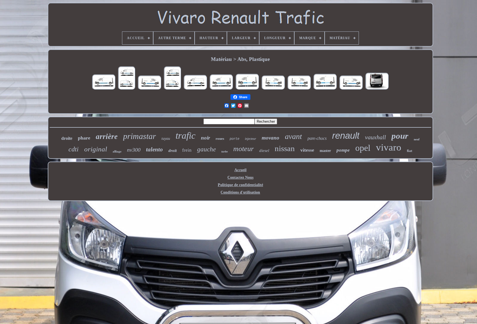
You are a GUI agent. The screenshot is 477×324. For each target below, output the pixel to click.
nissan (285, 148)
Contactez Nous (240, 177)
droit (172, 150)
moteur (243, 149)
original (95, 149)
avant (293, 136)
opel (362, 148)
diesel (264, 150)
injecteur (250, 139)
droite (66, 138)
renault (345, 135)
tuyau (165, 138)
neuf (417, 139)
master (325, 151)
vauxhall (375, 137)
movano (270, 138)
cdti (73, 149)
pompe (343, 150)
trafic (185, 135)
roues (220, 138)
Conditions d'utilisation (240, 192)
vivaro (388, 147)
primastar (139, 136)
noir (205, 138)
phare (84, 138)
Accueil (240, 170)
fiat (409, 151)
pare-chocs (317, 138)
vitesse (307, 150)
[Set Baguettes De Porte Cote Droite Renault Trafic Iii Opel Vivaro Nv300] (149, 89)
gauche (206, 149)
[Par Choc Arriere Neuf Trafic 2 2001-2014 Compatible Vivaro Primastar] (377, 89)
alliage (117, 151)
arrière (107, 136)
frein (187, 150)
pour (399, 136)
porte (234, 139)
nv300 (134, 150)
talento (154, 149)
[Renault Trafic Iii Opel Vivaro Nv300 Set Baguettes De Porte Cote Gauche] (103, 89)
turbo (224, 151)
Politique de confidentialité (240, 185)
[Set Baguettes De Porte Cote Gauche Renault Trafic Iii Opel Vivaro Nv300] (195, 89)
